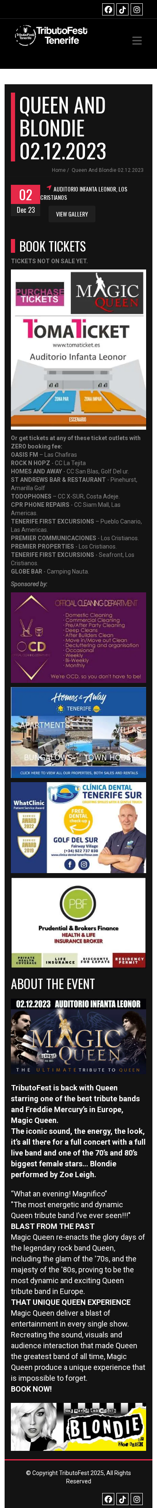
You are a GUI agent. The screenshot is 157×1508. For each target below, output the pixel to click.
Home (59, 170)
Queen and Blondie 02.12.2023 (108, 170)
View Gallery (72, 213)
